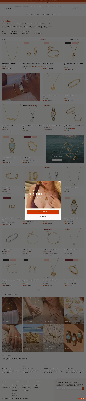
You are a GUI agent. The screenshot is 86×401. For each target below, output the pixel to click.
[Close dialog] (59, 181)
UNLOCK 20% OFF (43, 211)
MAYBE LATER (43, 216)
